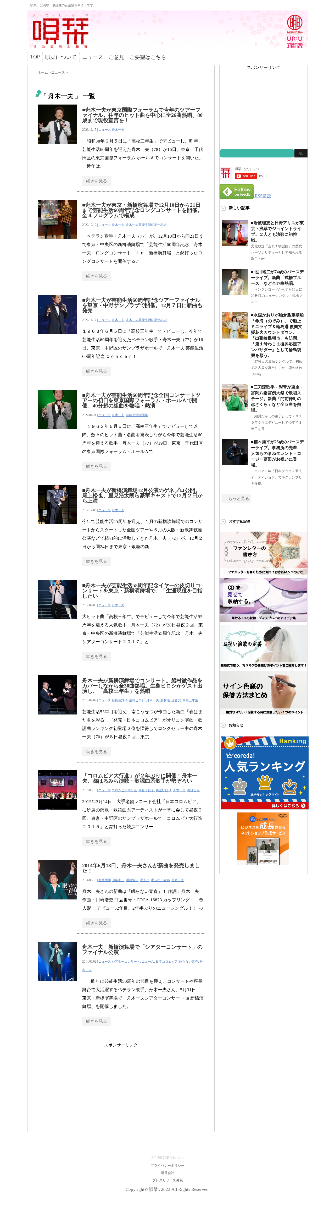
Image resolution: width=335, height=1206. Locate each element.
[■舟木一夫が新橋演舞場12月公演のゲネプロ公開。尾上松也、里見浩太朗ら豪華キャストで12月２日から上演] (57, 527)
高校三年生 (190, 700)
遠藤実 (176, 700)
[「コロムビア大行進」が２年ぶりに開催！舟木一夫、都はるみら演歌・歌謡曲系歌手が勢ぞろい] (57, 812)
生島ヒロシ (137, 700)
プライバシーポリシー (167, 1165)
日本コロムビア (167, 961)
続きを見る (96, 181)
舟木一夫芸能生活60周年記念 (146, 225)
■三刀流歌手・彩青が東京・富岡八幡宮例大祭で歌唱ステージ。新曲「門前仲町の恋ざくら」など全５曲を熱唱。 (277, 398)
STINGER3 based (167, 1157)
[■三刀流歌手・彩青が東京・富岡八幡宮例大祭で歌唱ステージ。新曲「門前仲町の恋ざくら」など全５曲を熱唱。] (235, 408)
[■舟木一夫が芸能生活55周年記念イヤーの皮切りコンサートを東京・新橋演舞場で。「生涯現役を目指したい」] (57, 622)
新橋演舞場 (119, 700)
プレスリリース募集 (167, 1180)
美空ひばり (163, 790)
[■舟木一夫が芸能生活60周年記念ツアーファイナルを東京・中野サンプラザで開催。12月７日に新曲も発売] (57, 337)
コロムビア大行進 (124, 790)
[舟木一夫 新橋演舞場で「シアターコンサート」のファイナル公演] (57, 983)
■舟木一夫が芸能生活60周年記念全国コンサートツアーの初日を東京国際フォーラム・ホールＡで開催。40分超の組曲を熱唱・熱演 (141, 400)
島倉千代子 (146, 790)
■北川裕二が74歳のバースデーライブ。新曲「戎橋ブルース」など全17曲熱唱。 (277, 278)
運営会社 (167, 1173)
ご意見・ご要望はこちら (137, 57)
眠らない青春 (160, 880)
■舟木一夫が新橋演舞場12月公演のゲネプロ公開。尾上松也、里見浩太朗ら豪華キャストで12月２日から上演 (142, 495)
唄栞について (61, 57)
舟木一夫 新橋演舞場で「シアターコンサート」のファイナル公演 (142, 949)
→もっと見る (236, 498)
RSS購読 (263, 196)
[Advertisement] (121, 1084)
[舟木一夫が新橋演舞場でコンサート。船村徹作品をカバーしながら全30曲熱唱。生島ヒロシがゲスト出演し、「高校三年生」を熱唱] (57, 717)
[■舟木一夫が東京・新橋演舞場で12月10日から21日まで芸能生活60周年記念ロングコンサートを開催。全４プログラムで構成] (57, 241)
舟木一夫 (118, 130)
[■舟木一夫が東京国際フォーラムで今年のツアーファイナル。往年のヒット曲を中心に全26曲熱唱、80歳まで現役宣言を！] (57, 146)
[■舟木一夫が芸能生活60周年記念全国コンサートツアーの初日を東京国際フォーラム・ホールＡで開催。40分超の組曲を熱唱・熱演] (57, 432)
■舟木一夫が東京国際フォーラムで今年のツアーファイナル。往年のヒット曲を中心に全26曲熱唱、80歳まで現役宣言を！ (142, 115)
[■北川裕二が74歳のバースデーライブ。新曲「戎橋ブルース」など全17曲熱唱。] (235, 293)
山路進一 (118, 880)
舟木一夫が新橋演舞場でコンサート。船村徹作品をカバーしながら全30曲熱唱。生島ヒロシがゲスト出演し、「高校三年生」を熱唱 (142, 686)
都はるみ (193, 790)
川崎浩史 (132, 880)
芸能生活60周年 (137, 415)
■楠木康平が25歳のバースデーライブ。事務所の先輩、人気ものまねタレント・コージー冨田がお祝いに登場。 (277, 453)
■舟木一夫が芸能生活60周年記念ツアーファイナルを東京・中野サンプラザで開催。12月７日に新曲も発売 (142, 305)
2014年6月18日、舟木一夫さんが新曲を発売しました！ (141, 868)
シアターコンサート (126, 961)
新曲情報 (104, 880)
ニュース (92, 57)
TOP (35, 56)
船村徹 (165, 700)
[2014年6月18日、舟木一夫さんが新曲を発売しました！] (57, 902)
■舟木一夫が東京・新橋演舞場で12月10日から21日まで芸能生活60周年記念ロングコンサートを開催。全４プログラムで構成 (142, 210)
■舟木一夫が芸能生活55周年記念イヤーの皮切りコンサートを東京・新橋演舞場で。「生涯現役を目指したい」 (142, 590)
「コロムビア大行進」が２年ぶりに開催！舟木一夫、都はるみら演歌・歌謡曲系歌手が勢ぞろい (139, 778)
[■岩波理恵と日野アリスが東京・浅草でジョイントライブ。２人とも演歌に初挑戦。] (235, 244)
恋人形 (144, 880)
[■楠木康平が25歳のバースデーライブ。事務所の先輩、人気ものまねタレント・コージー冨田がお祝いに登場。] (235, 463)
